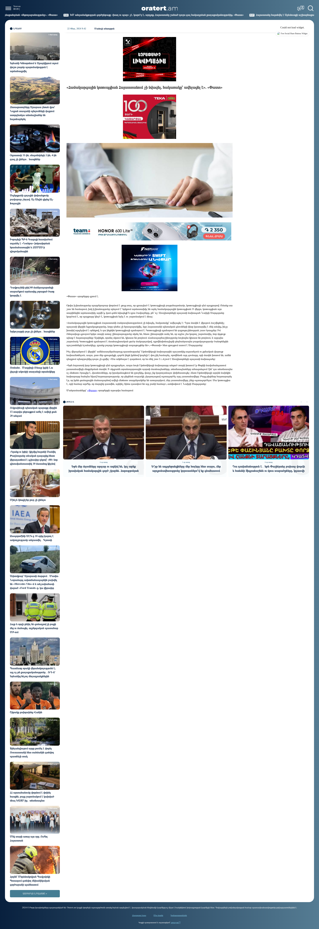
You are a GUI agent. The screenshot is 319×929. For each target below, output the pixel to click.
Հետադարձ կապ (139, 915)
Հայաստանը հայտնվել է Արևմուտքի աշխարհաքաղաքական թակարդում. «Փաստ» (214, 14)
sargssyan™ (176, 922)
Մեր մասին (158, 915)
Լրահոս (17, 28)
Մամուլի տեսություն (104, 28)
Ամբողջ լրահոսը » (35, 893)
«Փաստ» (92, 390)
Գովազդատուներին (178, 915)
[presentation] (301, 402)
